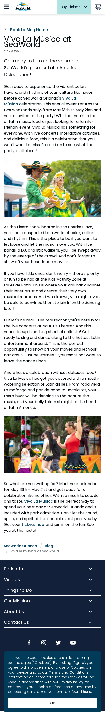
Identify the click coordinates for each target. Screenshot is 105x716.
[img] (29, 643)
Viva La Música (38, 501)
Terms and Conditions (69, 672)
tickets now (33, 524)
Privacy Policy (71, 682)
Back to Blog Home (28, 30)
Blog (49, 545)
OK (52, 703)
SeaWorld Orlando (20, 545)
